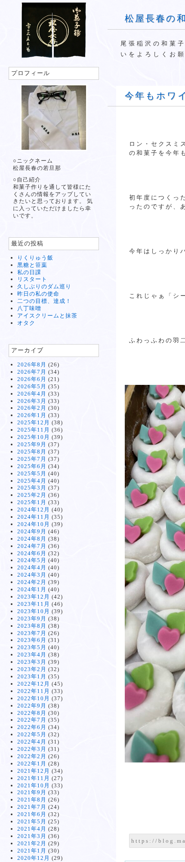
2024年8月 (31, 538)
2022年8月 (31, 713)
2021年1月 (31, 850)
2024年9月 (31, 531)
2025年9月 (31, 444)
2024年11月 (33, 517)
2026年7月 (31, 372)
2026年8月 (31, 364)
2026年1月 (31, 415)
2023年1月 (31, 676)
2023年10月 (33, 611)
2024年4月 (31, 567)
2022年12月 (33, 684)
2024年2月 (31, 582)
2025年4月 (31, 481)
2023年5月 (31, 647)
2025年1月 (31, 502)
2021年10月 (33, 785)
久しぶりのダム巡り (44, 286)
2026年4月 (31, 393)
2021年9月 (31, 792)
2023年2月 (31, 669)
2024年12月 (33, 509)
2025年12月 (33, 422)
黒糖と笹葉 (32, 265)
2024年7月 (31, 546)
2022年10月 (33, 698)
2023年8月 (31, 626)
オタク (26, 323)
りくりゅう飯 (35, 257)
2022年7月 (31, 720)
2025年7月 (31, 459)
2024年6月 (31, 553)
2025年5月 (31, 473)
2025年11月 (33, 429)
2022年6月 (31, 727)
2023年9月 (31, 618)
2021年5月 (31, 821)
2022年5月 (31, 734)
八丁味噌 (29, 308)
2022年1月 (31, 763)
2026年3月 (31, 401)
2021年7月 (31, 807)
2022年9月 (31, 705)
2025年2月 (31, 495)
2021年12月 (33, 771)
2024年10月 (33, 524)
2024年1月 (31, 589)
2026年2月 (31, 408)
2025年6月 (31, 466)
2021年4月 (31, 829)
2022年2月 (31, 756)
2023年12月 (33, 596)
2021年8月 (31, 799)
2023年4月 (31, 654)
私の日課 (29, 272)
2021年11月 (33, 778)
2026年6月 (31, 379)
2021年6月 (31, 814)
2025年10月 (33, 437)
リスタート (32, 279)
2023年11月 (33, 604)
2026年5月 (31, 386)
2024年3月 (31, 575)
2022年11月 (33, 691)
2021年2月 (31, 843)
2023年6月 (31, 640)
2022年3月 (31, 749)
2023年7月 (31, 633)
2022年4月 (31, 741)
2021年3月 (31, 836)
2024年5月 (31, 560)
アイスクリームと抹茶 (47, 315)
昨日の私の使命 (38, 293)
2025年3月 (31, 487)
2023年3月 (31, 662)
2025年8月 (31, 451)
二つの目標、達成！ (44, 301)
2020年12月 (33, 858)
